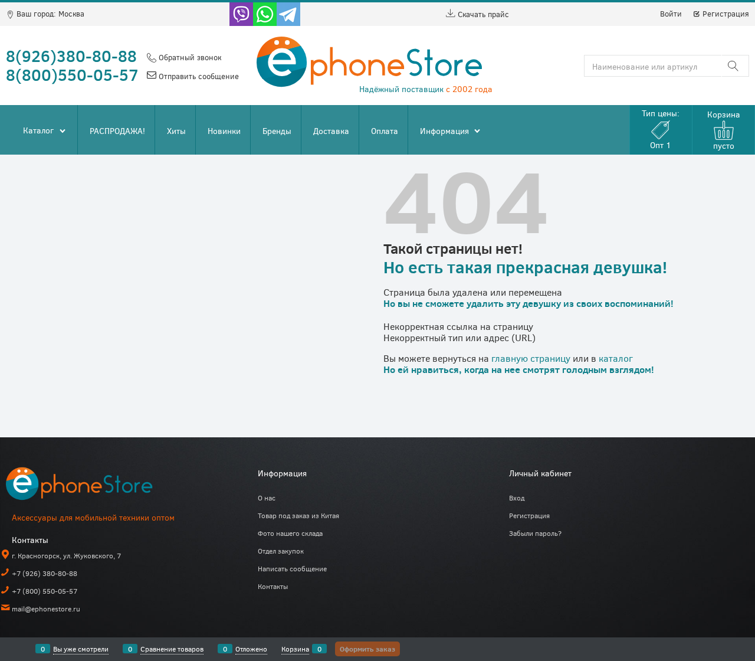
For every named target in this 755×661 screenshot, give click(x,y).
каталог (616, 358)
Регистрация (724, 13)
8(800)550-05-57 (72, 74)
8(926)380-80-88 (71, 55)
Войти (671, 13)
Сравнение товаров (171, 648)
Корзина (295, 648)
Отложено (251, 648)
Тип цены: (661, 128)
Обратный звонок (188, 57)
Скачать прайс (482, 14)
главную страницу (530, 358)
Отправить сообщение (197, 76)
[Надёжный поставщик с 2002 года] (94, 486)
